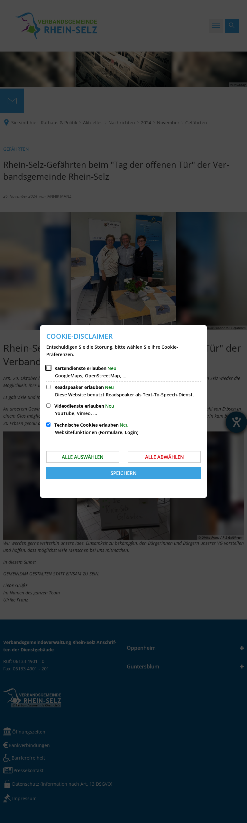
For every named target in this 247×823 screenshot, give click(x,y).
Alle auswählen (83, 457)
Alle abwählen (164, 457)
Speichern (124, 473)
